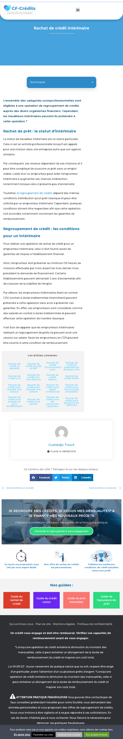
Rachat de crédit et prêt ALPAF (33, 366)
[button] (77, 10)
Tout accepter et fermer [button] (96, 734)
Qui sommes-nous (21, 624)
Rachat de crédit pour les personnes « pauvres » (52, 402)
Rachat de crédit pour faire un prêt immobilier (71, 388)
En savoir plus (22, 734)
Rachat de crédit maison (52, 377)
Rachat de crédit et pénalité (14, 366)
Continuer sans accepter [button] (69, 734)
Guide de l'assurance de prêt (106, 600)
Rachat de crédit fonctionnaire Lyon (53, 366)
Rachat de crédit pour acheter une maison (14, 388)
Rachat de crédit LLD (14, 377)
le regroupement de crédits (34, 193)
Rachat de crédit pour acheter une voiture (33, 388)
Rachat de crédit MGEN (71, 377)
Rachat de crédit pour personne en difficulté (71, 401)
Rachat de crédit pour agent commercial (52, 388)
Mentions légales (64, 624)
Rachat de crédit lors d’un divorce (33, 377)
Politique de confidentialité (94, 624)
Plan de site (43, 624)
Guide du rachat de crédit (16, 600)
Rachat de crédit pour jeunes (33, 401)
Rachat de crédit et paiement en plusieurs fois (71, 366)
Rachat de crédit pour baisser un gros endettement (14, 402)
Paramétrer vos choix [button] (43, 734)
